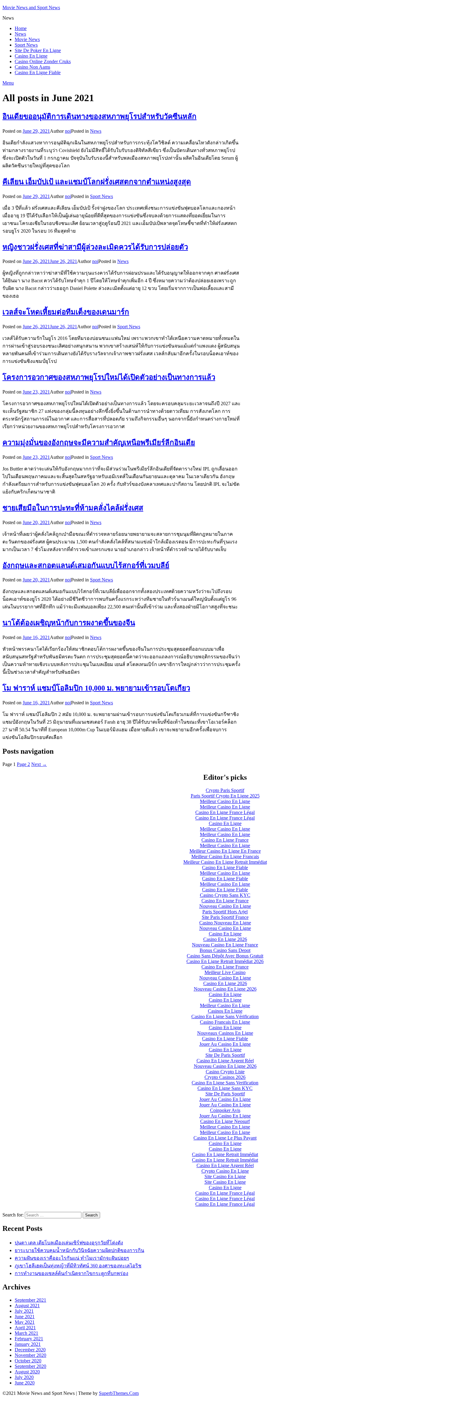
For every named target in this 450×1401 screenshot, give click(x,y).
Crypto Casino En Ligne (225, 1171)
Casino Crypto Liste (225, 1071)
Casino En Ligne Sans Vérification (225, 1016)
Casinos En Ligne (225, 1011)
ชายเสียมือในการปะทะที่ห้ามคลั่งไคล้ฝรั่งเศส (72, 508)
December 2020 (30, 1349)
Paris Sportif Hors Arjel (225, 911)
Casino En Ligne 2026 (225, 939)
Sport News (26, 45)
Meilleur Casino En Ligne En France (225, 851)
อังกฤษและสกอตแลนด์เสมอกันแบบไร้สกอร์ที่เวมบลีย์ (85, 565)
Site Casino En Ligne (225, 1176)
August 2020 (27, 1371)
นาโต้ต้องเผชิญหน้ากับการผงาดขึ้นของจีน (68, 623)
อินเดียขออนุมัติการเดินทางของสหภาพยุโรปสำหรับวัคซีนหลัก (99, 116)
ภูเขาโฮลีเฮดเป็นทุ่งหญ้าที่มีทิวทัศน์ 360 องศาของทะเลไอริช (78, 1265)
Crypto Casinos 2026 (225, 1077)
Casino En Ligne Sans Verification (225, 1082)
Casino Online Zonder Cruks (43, 61)
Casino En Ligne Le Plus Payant (225, 1137)
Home (21, 28)
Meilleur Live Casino (225, 972)
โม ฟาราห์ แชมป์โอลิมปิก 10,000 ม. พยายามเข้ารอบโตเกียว (96, 688)
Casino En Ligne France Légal (225, 812)
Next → (39, 764)
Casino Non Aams (32, 67)
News (20, 33)
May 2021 (25, 1322)
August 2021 (27, 1305)
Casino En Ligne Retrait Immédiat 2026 (225, 961)
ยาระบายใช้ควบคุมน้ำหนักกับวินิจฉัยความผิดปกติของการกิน (79, 1250)
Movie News (27, 39)
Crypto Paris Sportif (225, 790)
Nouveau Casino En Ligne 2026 (225, 989)
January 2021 (28, 1344)
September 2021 (30, 1300)
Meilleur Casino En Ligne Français (225, 856)
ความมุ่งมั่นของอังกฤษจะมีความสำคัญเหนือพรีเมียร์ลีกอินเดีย (98, 443)
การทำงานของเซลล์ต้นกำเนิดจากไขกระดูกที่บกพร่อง (71, 1273)
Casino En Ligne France (225, 840)
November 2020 (30, 1355)
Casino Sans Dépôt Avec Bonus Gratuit (225, 955)
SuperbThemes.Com (119, 1393)
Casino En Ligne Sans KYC (225, 1088)
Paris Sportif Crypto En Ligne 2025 (225, 795)
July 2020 (24, 1377)
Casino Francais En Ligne (225, 1022)
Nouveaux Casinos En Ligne (225, 1033)
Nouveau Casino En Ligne (225, 906)
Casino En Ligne (31, 56)
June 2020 (25, 1382)
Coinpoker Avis (225, 1110)
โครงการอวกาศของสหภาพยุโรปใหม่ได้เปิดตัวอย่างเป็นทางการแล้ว (108, 377)
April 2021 (25, 1327)
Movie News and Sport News (31, 7)
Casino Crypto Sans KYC (225, 895)
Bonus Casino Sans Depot (225, 950)
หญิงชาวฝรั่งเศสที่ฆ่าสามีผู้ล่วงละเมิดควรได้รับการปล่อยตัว (95, 247)
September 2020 (30, 1366)
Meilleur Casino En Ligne (225, 801)
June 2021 (25, 1316)
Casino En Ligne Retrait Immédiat (225, 1154)
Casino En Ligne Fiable (38, 72)
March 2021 (26, 1333)
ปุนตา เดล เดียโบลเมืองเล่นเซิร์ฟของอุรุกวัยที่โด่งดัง (69, 1242)
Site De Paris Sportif (225, 1055)
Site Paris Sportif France (225, 917)
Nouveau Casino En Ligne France (225, 944)
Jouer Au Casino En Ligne (225, 1044)
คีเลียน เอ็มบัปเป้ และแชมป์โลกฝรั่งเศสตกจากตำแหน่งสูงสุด (96, 182)
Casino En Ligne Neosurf (225, 1121)
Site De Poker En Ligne (38, 50)
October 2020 (28, 1360)
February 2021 (29, 1338)
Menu (8, 83)
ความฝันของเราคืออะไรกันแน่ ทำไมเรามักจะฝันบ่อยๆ (72, 1258)
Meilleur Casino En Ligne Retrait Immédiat (225, 862)
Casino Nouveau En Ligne (225, 922)
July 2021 (24, 1311)
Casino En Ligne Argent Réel (225, 1060)
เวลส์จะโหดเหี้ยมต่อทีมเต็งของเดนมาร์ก (65, 312)
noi (68, 131)
